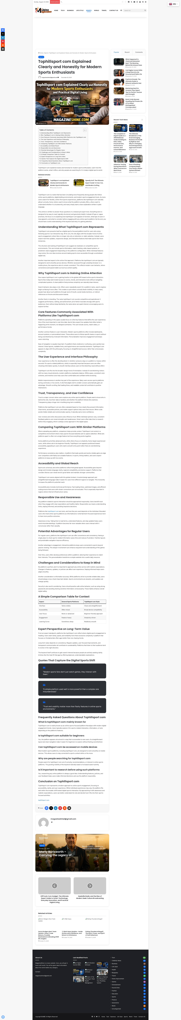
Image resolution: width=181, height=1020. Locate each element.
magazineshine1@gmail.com (49, 77)
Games (114, 981)
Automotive (115, 1003)
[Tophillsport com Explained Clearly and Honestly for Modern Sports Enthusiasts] (43, 182)
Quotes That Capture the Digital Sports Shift (54, 158)
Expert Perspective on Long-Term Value (53, 156)
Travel (104, 10)
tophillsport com (53, 511)
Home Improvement (118, 978)
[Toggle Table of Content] (84, 130)
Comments (139, 52)
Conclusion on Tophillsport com (50, 163)
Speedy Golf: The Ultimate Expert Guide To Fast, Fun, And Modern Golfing (94, 183)
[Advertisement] (90, 33)
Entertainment (116, 984)
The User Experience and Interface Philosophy (55, 139)
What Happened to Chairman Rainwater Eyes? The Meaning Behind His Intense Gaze (133, 62)
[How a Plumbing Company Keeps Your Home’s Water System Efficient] (136, 159)
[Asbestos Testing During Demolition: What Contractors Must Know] (120, 159)
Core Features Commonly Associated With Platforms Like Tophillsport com (63, 137)
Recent (127, 52)
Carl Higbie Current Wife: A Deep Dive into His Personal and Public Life (134, 72)
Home (56, 10)
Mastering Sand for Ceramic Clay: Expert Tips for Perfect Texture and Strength (133, 91)
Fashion (114, 990)
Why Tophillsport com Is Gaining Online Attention (55, 135)
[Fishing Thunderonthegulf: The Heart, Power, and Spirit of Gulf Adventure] (95, 924)
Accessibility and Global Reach (50, 146)
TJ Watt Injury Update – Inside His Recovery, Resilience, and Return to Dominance (72, 933)
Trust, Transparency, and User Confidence (54, 141)
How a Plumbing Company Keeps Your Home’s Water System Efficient (135, 167)
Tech (62, 10)
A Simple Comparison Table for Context (53, 154)
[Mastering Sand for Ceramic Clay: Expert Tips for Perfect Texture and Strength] (119, 90)
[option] (72, 853)
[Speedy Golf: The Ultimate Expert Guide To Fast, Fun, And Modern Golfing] (79, 182)
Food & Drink (116, 987)
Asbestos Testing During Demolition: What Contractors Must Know (120, 167)
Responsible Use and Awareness (50, 148)
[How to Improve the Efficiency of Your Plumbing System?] (102, 980)
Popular (116, 52)
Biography (115, 972)
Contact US (113, 10)
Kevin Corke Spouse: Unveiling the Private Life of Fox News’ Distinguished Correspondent (133, 103)
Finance (114, 1000)
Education (115, 993)
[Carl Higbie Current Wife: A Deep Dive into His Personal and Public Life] (119, 72)
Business (70, 10)
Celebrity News (116, 960)
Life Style (80, 10)
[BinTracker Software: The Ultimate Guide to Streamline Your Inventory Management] (90, 972)
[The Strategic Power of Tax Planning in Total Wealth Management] (90, 980)
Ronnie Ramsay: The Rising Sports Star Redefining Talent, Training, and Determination (58, 853)
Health (114, 969)
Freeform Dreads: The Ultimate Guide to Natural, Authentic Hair (133, 81)
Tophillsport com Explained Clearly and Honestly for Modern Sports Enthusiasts (59, 183)
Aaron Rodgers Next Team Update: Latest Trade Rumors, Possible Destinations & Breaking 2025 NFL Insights (48, 935)
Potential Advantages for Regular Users (53, 150)
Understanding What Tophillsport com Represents (55, 133)
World (96, 10)
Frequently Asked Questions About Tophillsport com (57, 161)
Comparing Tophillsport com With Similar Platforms (56, 143)
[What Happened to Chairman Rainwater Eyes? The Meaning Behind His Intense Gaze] (119, 61)
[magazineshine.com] (43, 10)
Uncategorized (116, 1009)
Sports (88, 10)
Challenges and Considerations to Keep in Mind (55, 152)
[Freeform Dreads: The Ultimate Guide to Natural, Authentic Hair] (119, 81)
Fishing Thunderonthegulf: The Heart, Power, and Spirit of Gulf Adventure (95, 933)
